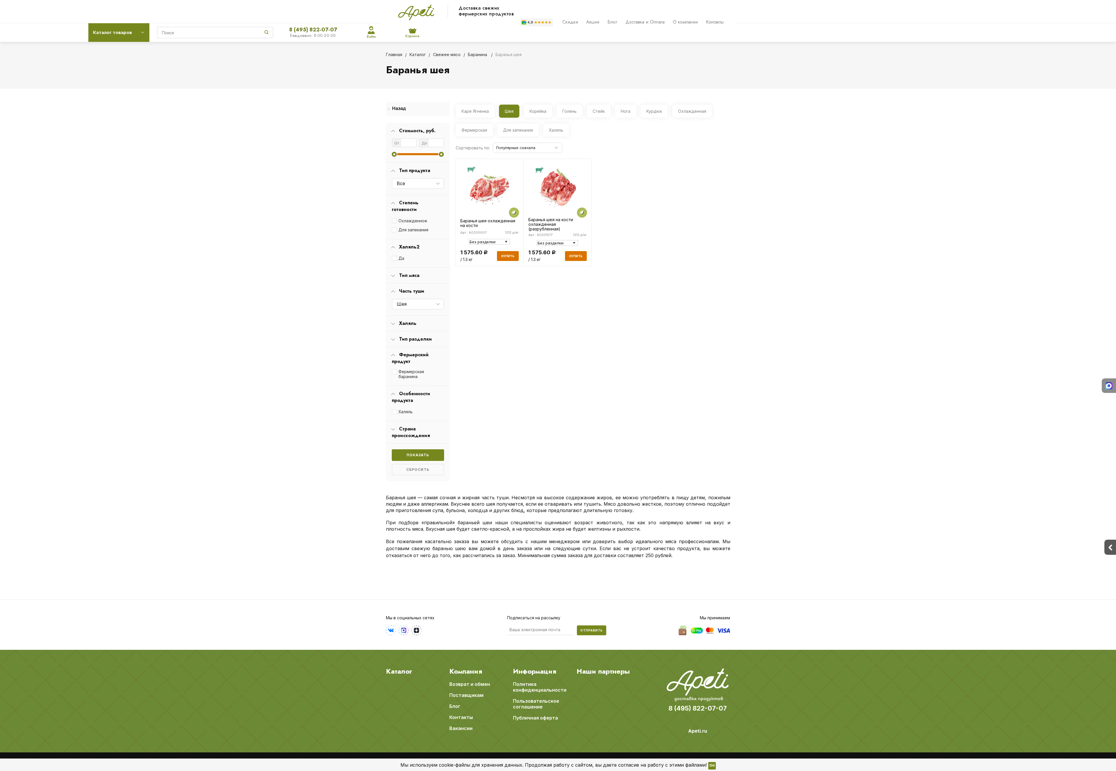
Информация (534, 671)
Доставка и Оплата (645, 22)
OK (712, 766)
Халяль (405, 411)
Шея (509, 111)
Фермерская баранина (411, 374)
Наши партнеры (603, 671)
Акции (592, 22)
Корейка (538, 111)
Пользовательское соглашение (536, 704)
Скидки (570, 22)
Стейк (599, 111)
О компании (685, 22)
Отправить (591, 630)
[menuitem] (418, 109)
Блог (612, 22)
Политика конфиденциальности (539, 687)
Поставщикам (466, 695)
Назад (399, 108)
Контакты (715, 22)
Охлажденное (412, 220)
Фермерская (474, 130)
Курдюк (654, 111)
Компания (465, 671)
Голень (569, 111)
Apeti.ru (697, 731)
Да (401, 258)
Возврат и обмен (469, 684)
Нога (625, 111)
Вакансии (461, 728)
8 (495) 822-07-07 (313, 29)
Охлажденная (692, 111)
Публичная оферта (535, 718)
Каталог (399, 671)
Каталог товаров (112, 32)
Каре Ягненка (475, 111)
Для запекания (413, 229)
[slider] (394, 154)
